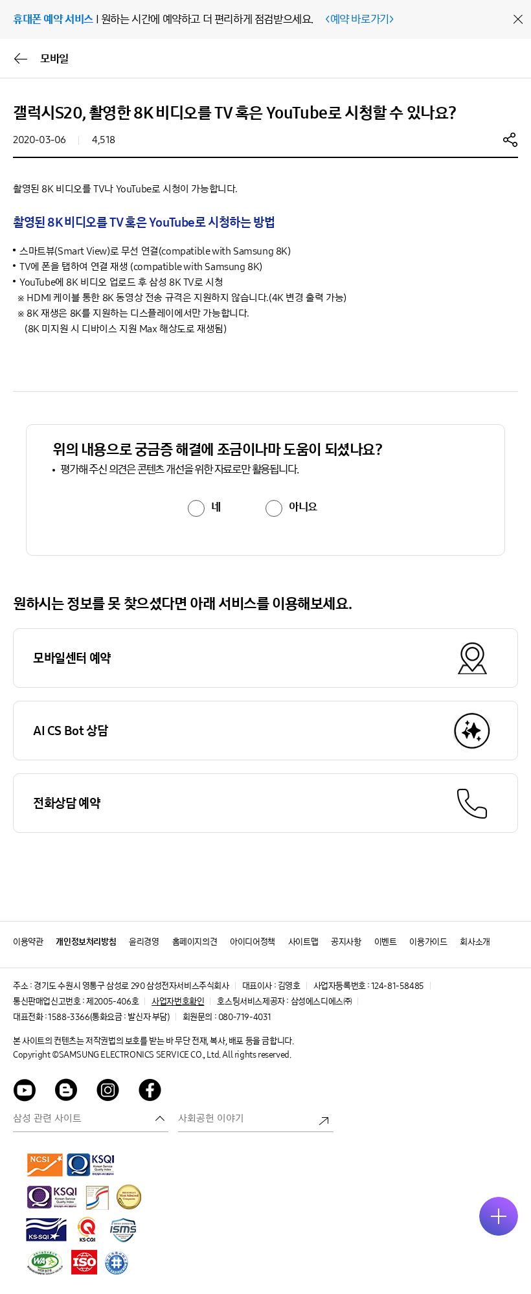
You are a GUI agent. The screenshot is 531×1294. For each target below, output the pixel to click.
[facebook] (150, 1092)
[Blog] (66, 1092)
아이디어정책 (252, 942)
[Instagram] (108, 1092)
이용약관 (28, 942)
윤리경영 (144, 942)
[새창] (45, 1164)
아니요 (303, 507)
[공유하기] (510, 139)
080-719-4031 (244, 1017)
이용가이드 (428, 942)
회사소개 (475, 942)
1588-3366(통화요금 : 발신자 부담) (108, 1017)
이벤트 (385, 942)
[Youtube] (24, 1092)
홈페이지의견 (195, 942)
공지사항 (346, 942)
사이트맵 (303, 942)
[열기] (498, 1216)
